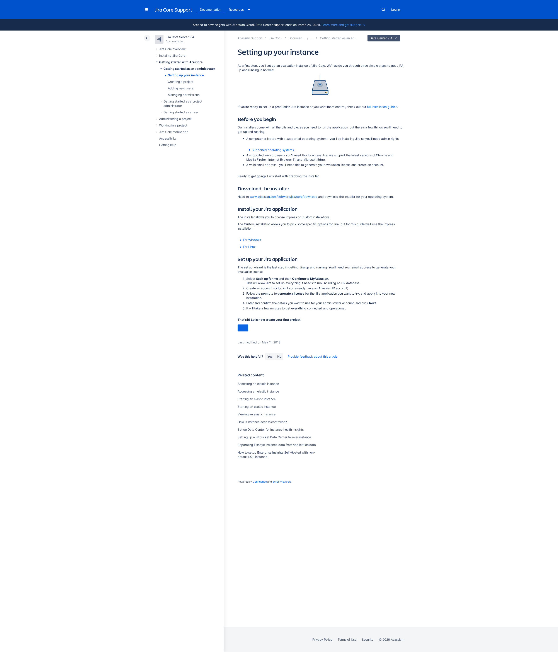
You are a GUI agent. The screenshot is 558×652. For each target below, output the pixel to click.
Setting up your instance (186, 75)
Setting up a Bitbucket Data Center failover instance (274, 437)
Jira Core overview (172, 49)
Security (367, 639)
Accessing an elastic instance (258, 384)
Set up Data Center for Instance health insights (271, 429)
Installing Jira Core (172, 55)
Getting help (167, 145)
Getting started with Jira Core (180, 62)
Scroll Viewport (281, 481)
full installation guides (382, 107)
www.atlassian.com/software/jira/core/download (283, 196)
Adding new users (180, 88)
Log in (395, 9)
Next (243, 328)
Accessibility (168, 138)
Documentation (210, 9)
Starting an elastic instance (257, 399)
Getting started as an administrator (189, 68)
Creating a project (180, 82)
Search (383, 9)
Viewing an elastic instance (257, 414)
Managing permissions (183, 95)
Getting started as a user (180, 112)
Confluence (260, 481)
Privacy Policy (322, 639)
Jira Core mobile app (174, 132)
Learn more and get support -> (343, 25)
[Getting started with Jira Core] (312, 38)
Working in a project (173, 125)
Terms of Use (347, 639)
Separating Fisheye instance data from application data (277, 445)
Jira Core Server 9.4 (180, 37)
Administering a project (175, 119)
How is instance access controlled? (262, 422)
